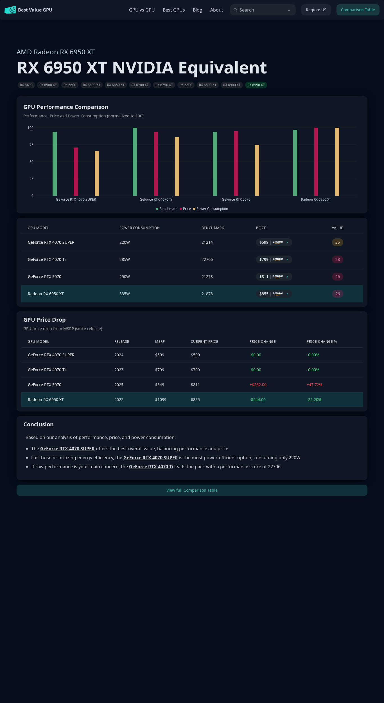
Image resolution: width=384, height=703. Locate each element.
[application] (192, 163)
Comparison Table (358, 9)
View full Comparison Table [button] (192, 490)
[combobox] (263, 9)
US (316, 9)
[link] (26, 85)
